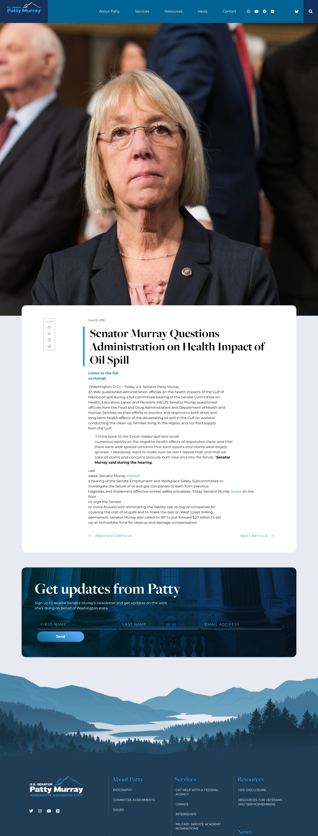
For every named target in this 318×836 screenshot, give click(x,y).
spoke (236, 491)
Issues (118, 810)
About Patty (109, 11)
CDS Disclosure (252, 790)
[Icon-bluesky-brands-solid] (296, 11)
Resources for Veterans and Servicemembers (260, 802)
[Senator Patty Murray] (23, 16)
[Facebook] (264, 11)
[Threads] (288, 11)
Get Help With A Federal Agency (197, 792)
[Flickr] (272, 11)
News (202, 11)
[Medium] (58, 811)
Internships (186, 814)
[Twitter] (31, 811)
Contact (229, 11)
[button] (310, 11)
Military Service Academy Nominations (198, 826)
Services (142, 11)
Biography (122, 790)
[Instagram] (248, 11)
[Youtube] (256, 11)
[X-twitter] (280, 11)
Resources (173, 11)
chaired (133, 476)
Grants (182, 804)
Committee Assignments (134, 800)
